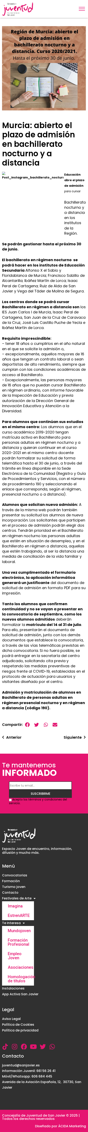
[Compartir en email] (55, 724)
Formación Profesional (18, 942)
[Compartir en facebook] (27, 724)
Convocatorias (14, 875)
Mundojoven (19, 930)
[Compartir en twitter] (36, 724)
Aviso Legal (11, 1018)
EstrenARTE (19, 915)
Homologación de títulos (21, 978)
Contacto (10, 892)
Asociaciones (20, 967)
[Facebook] (24, 1047)
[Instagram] (14, 1047)
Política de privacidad (20, 1030)
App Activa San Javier (20, 994)
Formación (11, 881)
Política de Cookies (18, 1024)
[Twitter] (43, 1047)
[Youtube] (33, 1047)
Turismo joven (13, 886)
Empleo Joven (14, 955)
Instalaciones (13, 988)
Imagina (15, 906)
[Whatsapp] (52, 1047)
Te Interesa (11, 923)
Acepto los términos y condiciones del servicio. (38, 801)
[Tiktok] (5, 1047)
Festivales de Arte (17, 898)
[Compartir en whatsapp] (45, 724)
